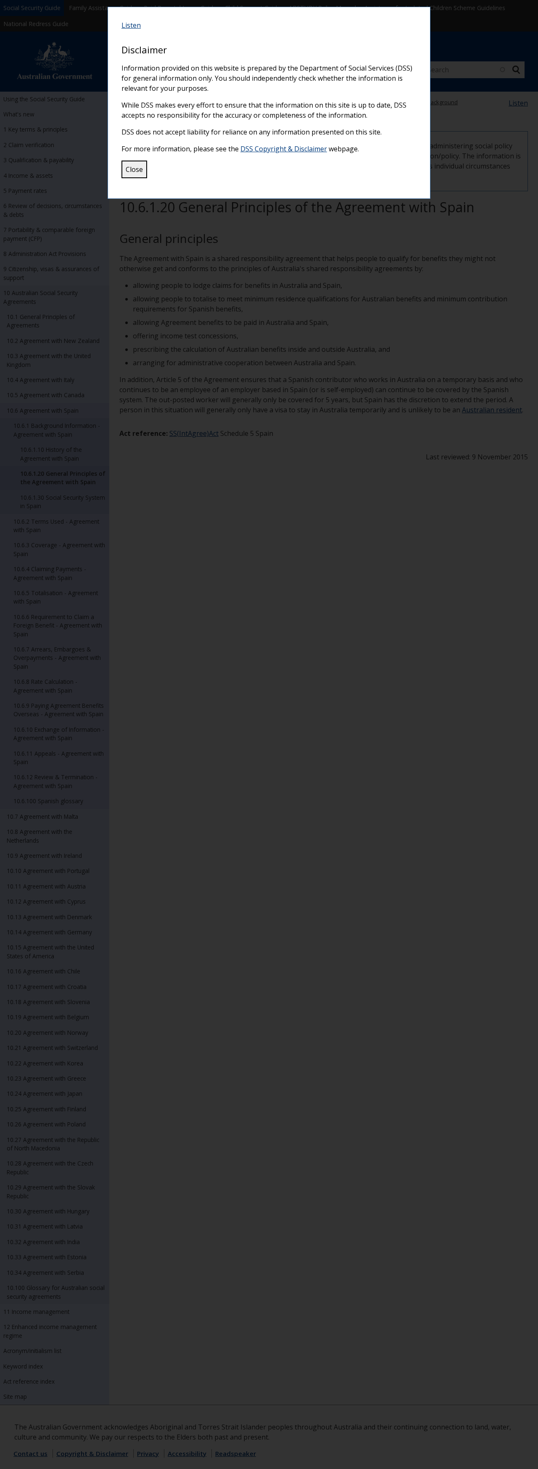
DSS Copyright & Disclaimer (283, 148)
